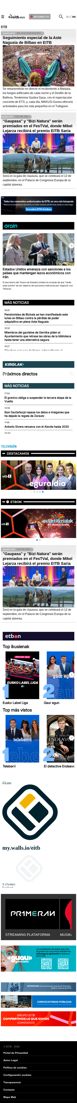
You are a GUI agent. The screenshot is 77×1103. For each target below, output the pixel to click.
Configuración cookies (17, 1075)
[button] (71, 245)
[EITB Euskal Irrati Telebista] (17, 16)
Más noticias (16, 302)
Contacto (9, 1089)
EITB (4, 27)
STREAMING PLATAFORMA (27, 935)
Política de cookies (15, 1067)
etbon (16, 502)
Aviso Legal (10, 1060)
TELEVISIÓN (8, 446)
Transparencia (12, 1082)
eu (68, 16)
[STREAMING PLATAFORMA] (32, 913)
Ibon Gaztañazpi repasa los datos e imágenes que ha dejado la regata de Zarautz (36, 414)
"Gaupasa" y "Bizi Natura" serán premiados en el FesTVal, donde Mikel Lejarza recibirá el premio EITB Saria (37, 126)
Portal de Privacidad (15, 1052)
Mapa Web (9, 1097)
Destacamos (18, 453)
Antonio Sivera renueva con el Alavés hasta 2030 (36, 426)
